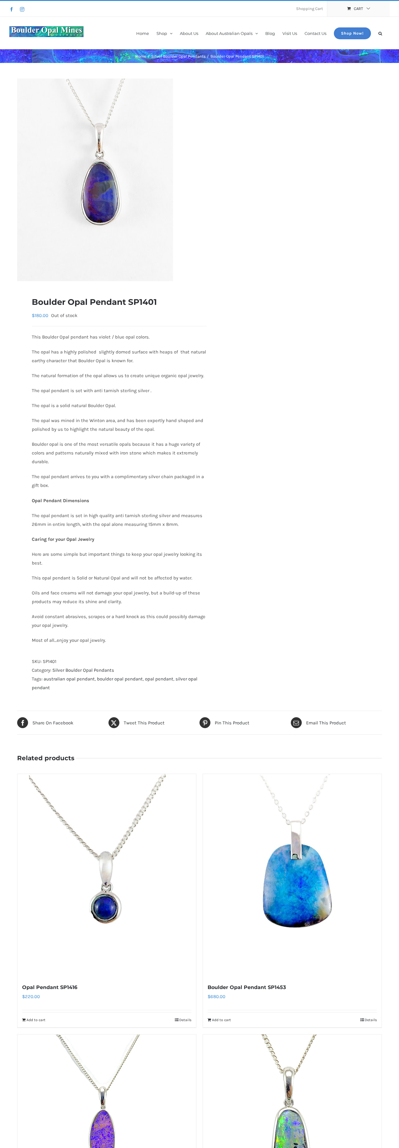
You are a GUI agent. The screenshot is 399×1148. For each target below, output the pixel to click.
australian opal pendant (69, 679)
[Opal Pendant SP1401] (104, 180)
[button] (380, 33)
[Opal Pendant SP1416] (106, 875)
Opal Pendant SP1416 (49, 987)
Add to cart (36, 1020)
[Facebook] (11, 9)
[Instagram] (22, 9)
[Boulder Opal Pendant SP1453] (292, 875)
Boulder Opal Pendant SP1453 (247, 987)
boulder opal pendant (120, 679)
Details (185, 1020)
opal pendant (159, 679)
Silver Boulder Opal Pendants (83, 670)
